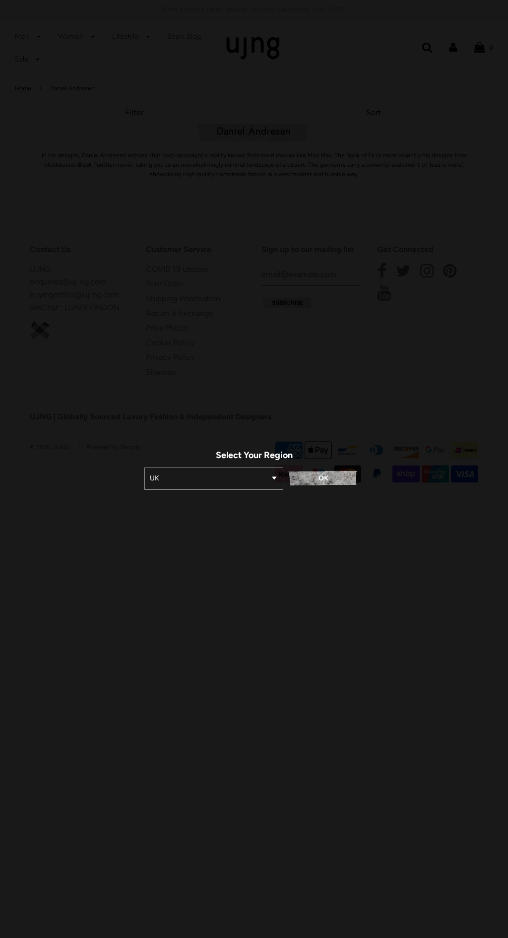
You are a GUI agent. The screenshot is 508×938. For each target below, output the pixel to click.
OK (323, 478)
